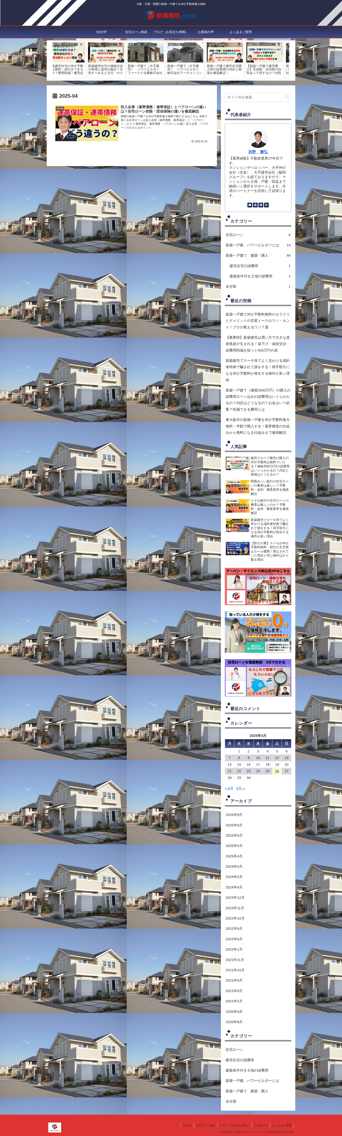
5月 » (240, 788)
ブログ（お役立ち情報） (234, 1125)
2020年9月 (234, 1012)
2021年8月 (234, 991)
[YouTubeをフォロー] (255, 205)
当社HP (187, 1125)
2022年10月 (235, 918)
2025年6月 (234, 835)
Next (292, 60)
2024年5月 (234, 877)
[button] (287, 97)
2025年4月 (234, 856)
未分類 (258, 286)
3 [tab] (177, 83)
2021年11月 (235, 960)
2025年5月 (234, 846)
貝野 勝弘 (258, 152)
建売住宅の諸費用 (260, 266)
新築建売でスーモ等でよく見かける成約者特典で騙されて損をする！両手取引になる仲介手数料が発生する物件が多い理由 (258, 370)
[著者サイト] (249, 205)
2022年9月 (234, 929)
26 (277, 771)
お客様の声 (261, 1125)
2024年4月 (234, 887)
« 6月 (229, 788)
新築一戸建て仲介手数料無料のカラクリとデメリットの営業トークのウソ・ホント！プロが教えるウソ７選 (258, 320)
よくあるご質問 (282, 1125)
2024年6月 (234, 867)
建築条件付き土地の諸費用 (260, 276)
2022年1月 (234, 949)
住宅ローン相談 (205, 1125)
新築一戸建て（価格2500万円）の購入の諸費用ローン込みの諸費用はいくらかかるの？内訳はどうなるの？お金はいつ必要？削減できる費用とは (258, 399)
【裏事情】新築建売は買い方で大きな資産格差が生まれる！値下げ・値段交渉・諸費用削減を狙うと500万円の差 (258, 344)
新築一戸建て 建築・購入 (258, 255)
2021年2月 (234, 1001)
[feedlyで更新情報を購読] (260, 205)
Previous (50, 60)
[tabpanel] (72, 60)
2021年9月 (234, 980)
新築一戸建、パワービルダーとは (258, 245)
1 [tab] (165, 83)
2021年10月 (235, 970)
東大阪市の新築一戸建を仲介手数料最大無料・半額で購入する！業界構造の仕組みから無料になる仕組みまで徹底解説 (258, 426)
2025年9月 (234, 825)
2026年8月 (234, 815)
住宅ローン (258, 235)
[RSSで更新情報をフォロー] (266, 205)
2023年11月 (235, 908)
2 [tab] (171, 83)
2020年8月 (234, 1022)
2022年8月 (234, 939)
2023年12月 (235, 898)
